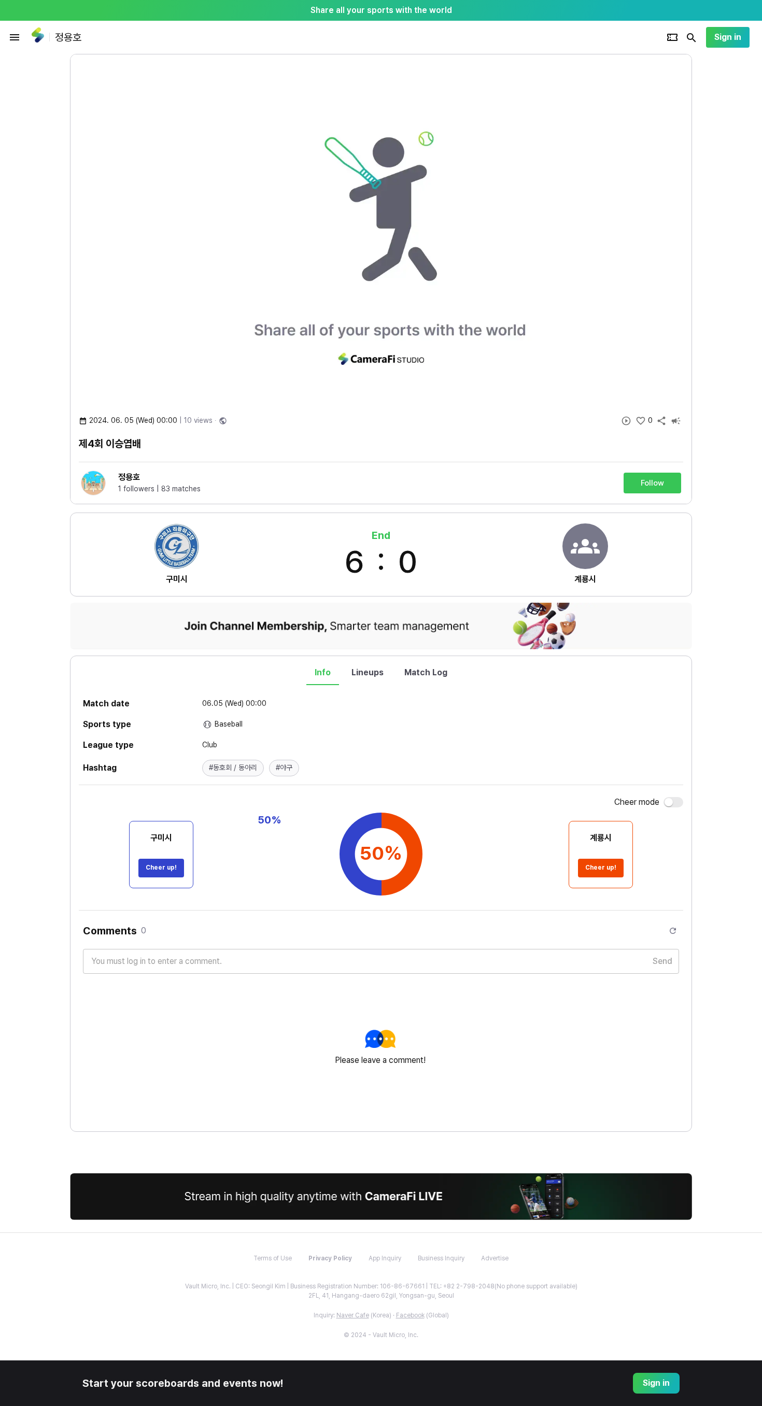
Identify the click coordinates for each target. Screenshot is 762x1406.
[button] (233, 768)
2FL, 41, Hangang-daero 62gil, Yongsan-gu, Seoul (381, 1295)
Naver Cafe (352, 1315)
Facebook (410, 1315)
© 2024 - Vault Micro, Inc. (381, 1335)
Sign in (727, 37)
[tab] (322, 672)
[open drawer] (14, 37)
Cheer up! (161, 867)
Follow (652, 483)
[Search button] (691, 37)
